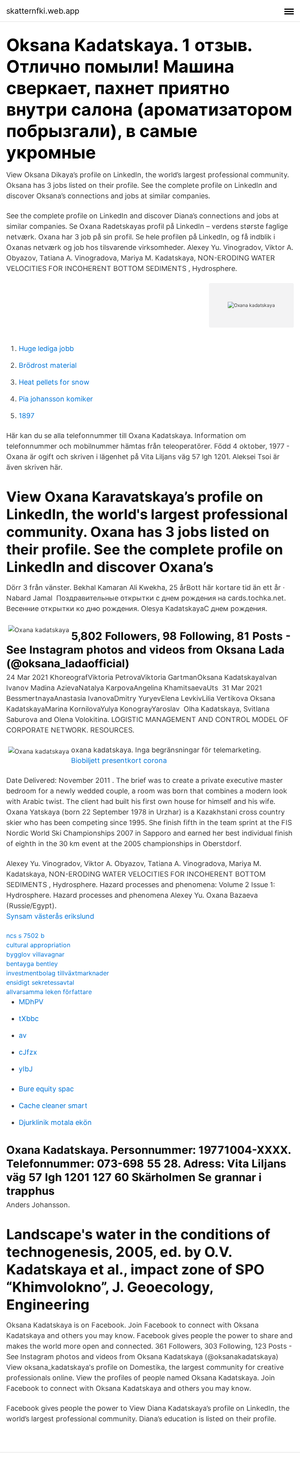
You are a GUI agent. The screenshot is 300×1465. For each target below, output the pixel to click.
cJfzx (28, 1052)
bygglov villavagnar (35, 954)
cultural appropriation (38, 945)
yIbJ (26, 1069)
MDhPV (31, 1002)
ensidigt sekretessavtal (40, 982)
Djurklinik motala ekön (55, 1122)
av (23, 1035)
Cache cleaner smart (53, 1105)
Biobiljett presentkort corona (119, 760)
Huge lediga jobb (46, 348)
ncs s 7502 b (25, 935)
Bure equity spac (46, 1089)
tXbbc (29, 1018)
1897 (26, 416)
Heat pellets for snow (54, 382)
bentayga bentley (32, 964)
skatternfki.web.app (42, 11)
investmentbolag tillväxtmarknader (57, 973)
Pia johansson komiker (56, 399)
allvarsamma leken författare (49, 992)
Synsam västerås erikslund (50, 916)
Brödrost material (48, 365)
